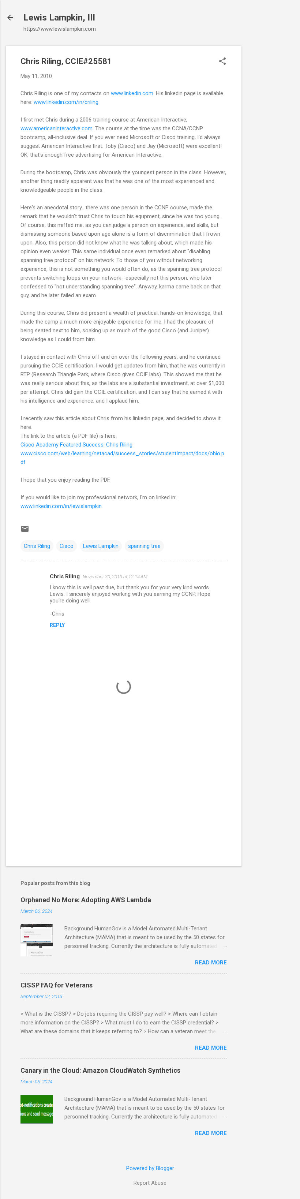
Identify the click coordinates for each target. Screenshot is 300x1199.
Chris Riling (37, 546)
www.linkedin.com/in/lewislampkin (61, 506)
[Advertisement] (270, 155)
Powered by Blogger (150, 1168)
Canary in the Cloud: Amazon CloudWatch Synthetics (100, 1070)
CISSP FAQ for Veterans (56, 985)
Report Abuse (150, 1183)
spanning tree (144, 546)
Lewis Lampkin (101, 546)
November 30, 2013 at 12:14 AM (115, 576)
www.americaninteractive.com (56, 128)
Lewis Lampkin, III (59, 17)
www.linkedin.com (132, 93)
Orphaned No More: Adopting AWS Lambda (85, 900)
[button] (222, 62)
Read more (211, 962)
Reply (57, 625)
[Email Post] (24, 531)
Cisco (67, 546)
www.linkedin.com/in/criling (66, 102)
